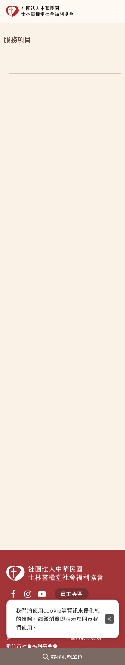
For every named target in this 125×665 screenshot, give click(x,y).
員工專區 (72, 594)
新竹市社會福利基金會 (32, 645)
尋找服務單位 (67, 657)
